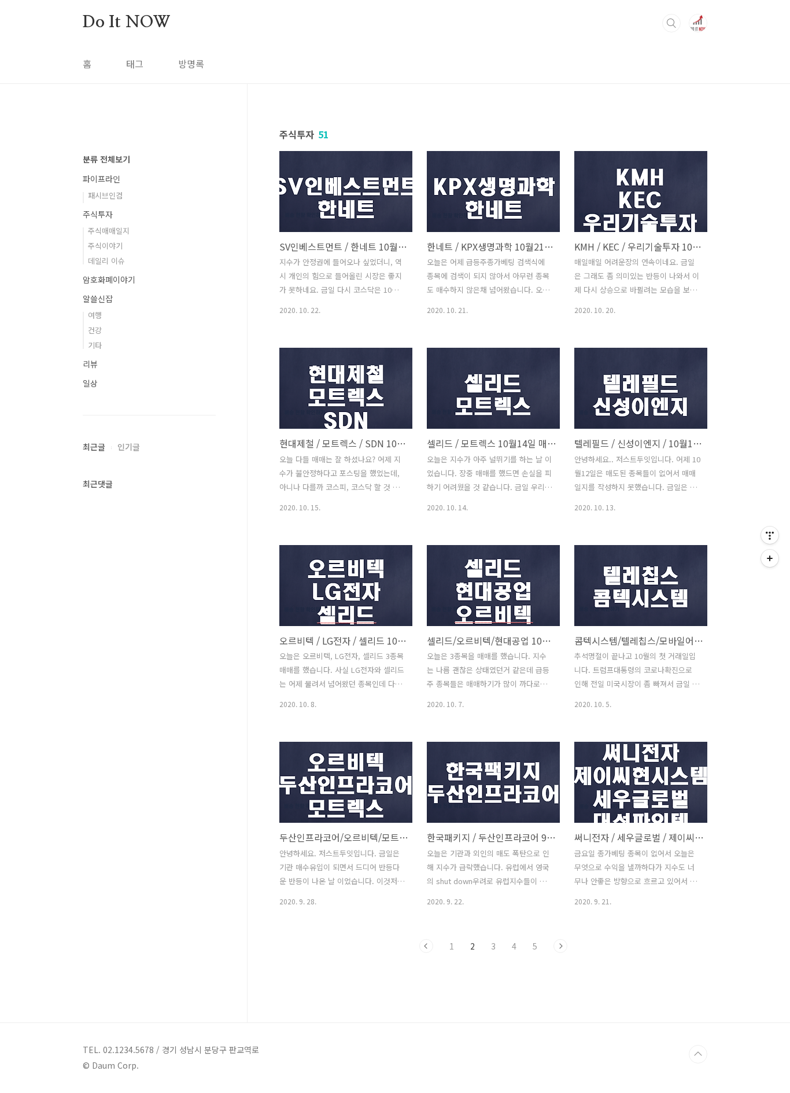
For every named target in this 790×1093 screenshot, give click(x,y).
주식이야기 (105, 245)
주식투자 (98, 214)
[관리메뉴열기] (769, 535)
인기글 (128, 446)
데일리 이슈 (106, 260)
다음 (560, 946)
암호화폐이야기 (109, 279)
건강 (95, 330)
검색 (671, 23)
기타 (95, 345)
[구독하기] (769, 558)
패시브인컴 (105, 195)
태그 (134, 64)
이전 (426, 946)
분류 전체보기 (106, 159)
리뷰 (90, 364)
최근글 (94, 446)
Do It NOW (127, 22)
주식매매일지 (109, 230)
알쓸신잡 (98, 298)
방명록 (191, 64)
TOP (698, 1054)
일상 (90, 383)
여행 (95, 315)
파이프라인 (101, 179)
